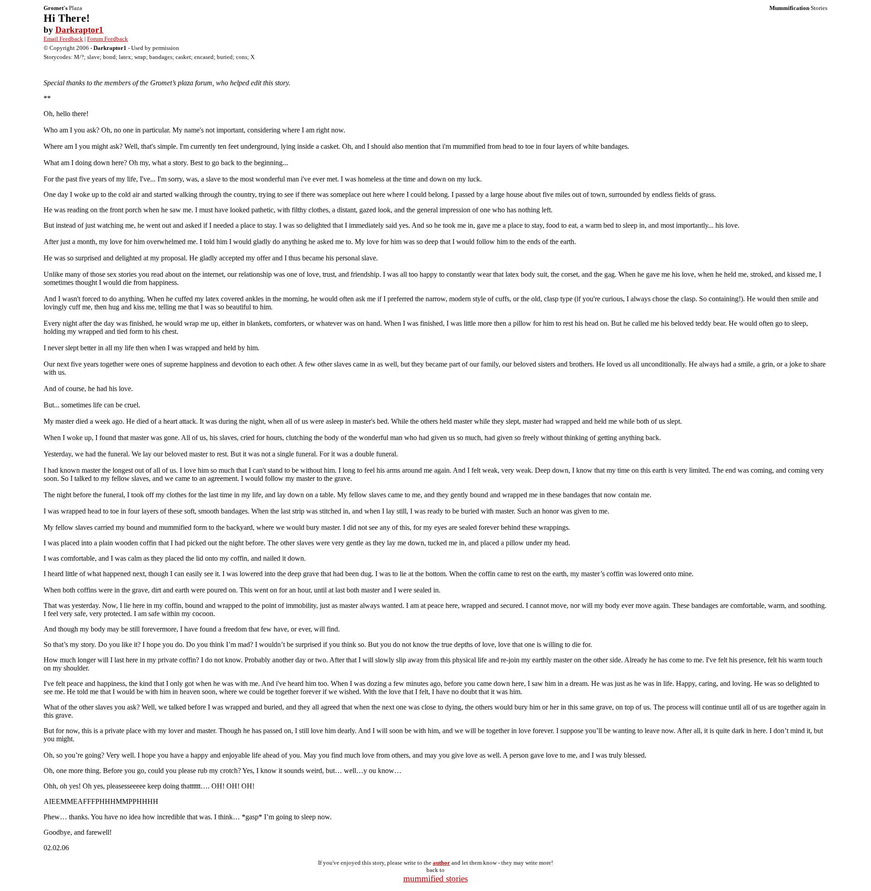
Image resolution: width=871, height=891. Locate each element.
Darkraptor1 (79, 29)
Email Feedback (63, 38)
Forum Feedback (107, 38)
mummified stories (435, 878)
